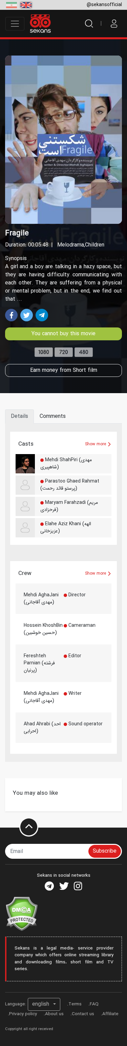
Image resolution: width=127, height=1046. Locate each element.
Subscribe (105, 851)
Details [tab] (19, 416)
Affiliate (110, 1014)
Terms (75, 1004)
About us (54, 1014)
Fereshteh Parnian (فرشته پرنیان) (39, 663)
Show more (96, 444)
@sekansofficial (104, 4)
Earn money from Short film (63, 370)
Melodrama (70, 245)
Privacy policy (23, 1014)
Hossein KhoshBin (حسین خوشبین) (43, 629)
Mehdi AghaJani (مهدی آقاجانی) (41, 598)
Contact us (83, 1014)
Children (94, 245)
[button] (44, 1004)
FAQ (94, 1004)
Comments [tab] (53, 416)
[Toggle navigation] (14, 23)
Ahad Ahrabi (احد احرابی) (42, 727)
